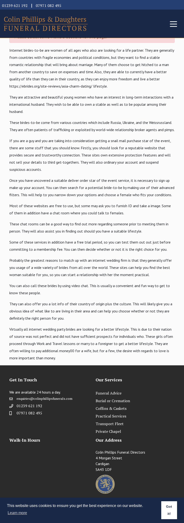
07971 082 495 (48, 5)
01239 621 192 (15, 5)
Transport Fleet (110, 423)
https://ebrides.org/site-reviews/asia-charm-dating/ (50, 86)
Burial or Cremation (113, 400)
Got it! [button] (169, 510)
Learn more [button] (17, 513)
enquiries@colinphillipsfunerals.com (44, 398)
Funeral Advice (108, 393)
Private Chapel (108, 431)
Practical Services (111, 416)
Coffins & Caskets (111, 408)
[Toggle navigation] (173, 23)
